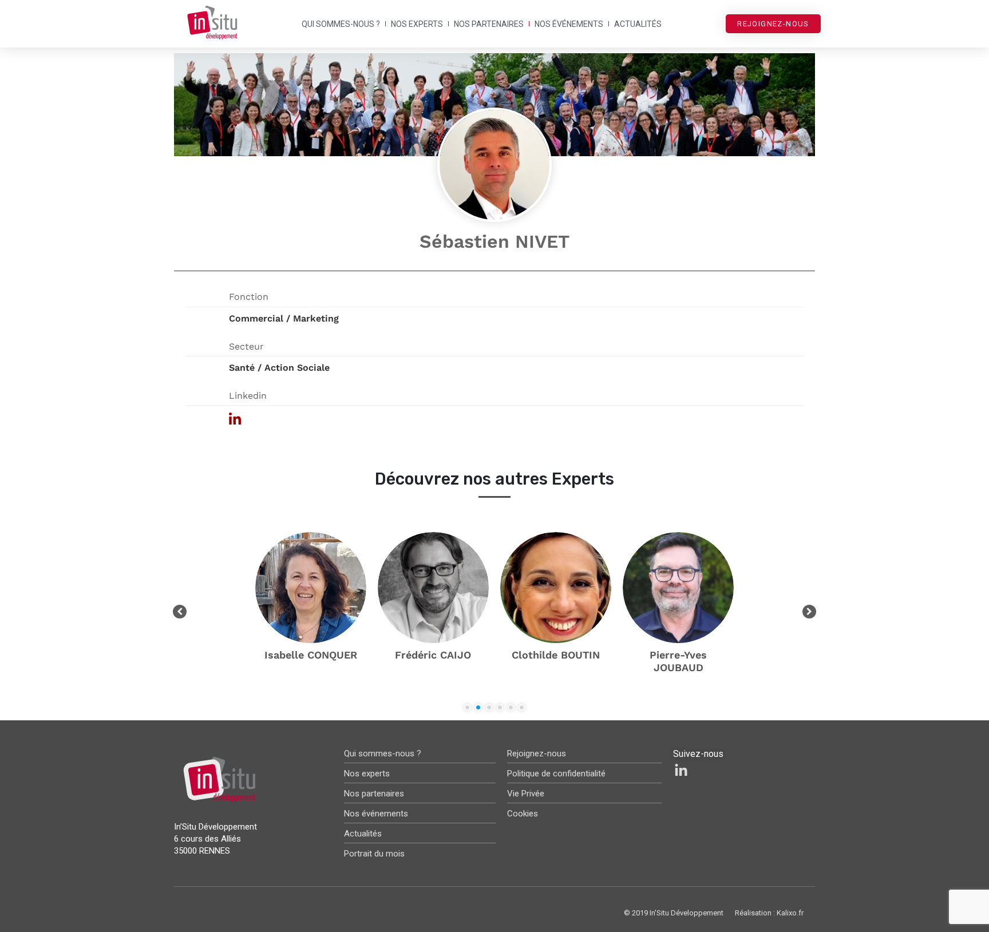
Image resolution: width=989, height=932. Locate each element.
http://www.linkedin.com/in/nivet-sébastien (361, 419)
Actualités (638, 24)
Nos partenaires (489, 24)
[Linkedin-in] (681, 770)
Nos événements (569, 24)
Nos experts (417, 24)
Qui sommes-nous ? (341, 24)
